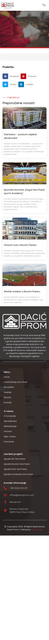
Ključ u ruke (9, 436)
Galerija (7, 392)
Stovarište (9, 387)
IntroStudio (36, 529)
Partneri (8, 431)
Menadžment (10, 421)
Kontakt (8, 402)
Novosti (7, 397)
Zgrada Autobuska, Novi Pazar (18, 474)
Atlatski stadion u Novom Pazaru (22, 291)
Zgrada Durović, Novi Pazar (17, 464)
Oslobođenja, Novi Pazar (16, 382)
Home (7, 377)
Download (9, 441)
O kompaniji (9, 416)
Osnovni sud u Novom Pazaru (20, 245)
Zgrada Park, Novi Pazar (15, 469)
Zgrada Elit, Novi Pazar (14, 459)
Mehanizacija (10, 426)
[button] (44, 5)
